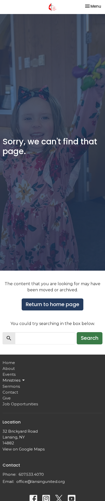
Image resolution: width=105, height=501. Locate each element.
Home (9, 362)
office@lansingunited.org (40, 481)
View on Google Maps (24, 449)
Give (7, 398)
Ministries (11, 380)
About (9, 368)
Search (89, 338)
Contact (10, 392)
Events (9, 374)
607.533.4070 (31, 474)
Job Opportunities (20, 404)
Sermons (11, 386)
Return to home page (52, 304)
